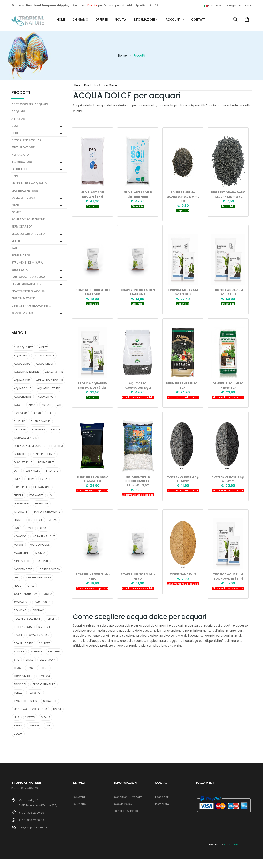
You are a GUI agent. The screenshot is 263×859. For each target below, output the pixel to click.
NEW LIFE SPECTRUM (38, 577)
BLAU (50, 413)
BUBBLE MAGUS (41, 421)
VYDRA (18, 725)
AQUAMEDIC (22, 380)
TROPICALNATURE (44, 684)
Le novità (79, 797)
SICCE (29, 660)
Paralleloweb (231, 844)
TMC (30, 668)
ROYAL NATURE (23, 643)
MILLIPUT (43, 561)
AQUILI (18, 405)
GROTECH (20, 512)
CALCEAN (20, 429)
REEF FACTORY (23, 627)
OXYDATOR (21, 602)
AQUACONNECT (43, 355)
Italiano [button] (213, 5)
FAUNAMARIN (41, 487)
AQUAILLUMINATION (26, 372)
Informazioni (144, 19)
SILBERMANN (47, 660)
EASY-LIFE (52, 471)
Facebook (162, 797)
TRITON (43, 668)
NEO (17, 577)
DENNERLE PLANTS (44, 454)
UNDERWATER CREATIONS (30, 709)
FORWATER (36, 495)
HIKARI (18, 520)
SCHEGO (36, 651)
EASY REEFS (33, 471)
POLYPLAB (20, 610)
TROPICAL (20, 684)
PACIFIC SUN (43, 602)
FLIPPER (18, 495)
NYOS (17, 586)
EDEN (17, 479)
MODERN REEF (23, 569)
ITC (30, 520)
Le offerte (79, 804)
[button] (235, 19)
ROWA (18, 635)
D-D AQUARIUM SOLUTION (30, 446)
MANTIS (19, 545)
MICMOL (40, 553)
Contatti (198, 19)
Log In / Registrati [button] (240, 5)
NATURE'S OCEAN (49, 569)
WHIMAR (34, 725)
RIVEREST (44, 627)
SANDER (19, 651)
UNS (16, 717)
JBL (41, 520)
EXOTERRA (20, 487)
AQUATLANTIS (23, 397)
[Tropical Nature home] (27, 21)
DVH (17, 471)
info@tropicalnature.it (33, 827)
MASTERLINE (21, 553)
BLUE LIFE (19, 421)
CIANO (55, 429)
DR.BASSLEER (46, 462)
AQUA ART (20, 355)
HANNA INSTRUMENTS (46, 512)
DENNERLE (20, 454)
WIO (48, 725)
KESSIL (44, 528)
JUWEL (29, 528)
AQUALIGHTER (54, 372)
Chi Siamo (80, 19)
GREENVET (41, 503)
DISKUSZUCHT (23, 462)
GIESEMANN (21, 503)
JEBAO (53, 520)
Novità (120, 19)
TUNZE (18, 693)
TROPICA (44, 676)
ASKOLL (46, 405)
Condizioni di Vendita (128, 797)
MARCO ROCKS (40, 545)
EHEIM (30, 479)
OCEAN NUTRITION (26, 594)
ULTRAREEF (50, 701)
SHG (17, 660)
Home (61, 19)
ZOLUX (18, 734)
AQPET (43, 347)
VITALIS (45, 717)
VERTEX (30, 717)
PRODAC (38, 610)
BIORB (37, 413)
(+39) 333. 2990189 (31, 813)
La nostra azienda (126, 811)
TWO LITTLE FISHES (25, 701)
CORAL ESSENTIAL (25, 438)
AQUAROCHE (22, 388)
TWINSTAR (35, 693)
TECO (17, 668)
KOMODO (20, 536)
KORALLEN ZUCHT (44, 536)
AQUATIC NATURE (48, 388)
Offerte (101, 19)
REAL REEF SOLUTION (27, 619)
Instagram (162, 804)
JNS (16, 528)
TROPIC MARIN (23, 676)
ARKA (31, 405)
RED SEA (51, 619)
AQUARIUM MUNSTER (49, 380)
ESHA (43, 479)
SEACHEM (54, 651)
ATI (59, 405)
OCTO (48, 594)
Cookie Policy (123, 804)
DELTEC (58, 446)
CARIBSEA (38, 429)
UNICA (57, 709)
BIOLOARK (20, 413)
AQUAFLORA (22, 364)
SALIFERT (44, 643)
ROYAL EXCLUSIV (39, 635)
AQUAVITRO (45, 397)
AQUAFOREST (44, 364)
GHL (52, 495)
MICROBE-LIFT (23, 561)
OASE (31, 586)
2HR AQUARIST (23, 347)
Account (173, 19)
